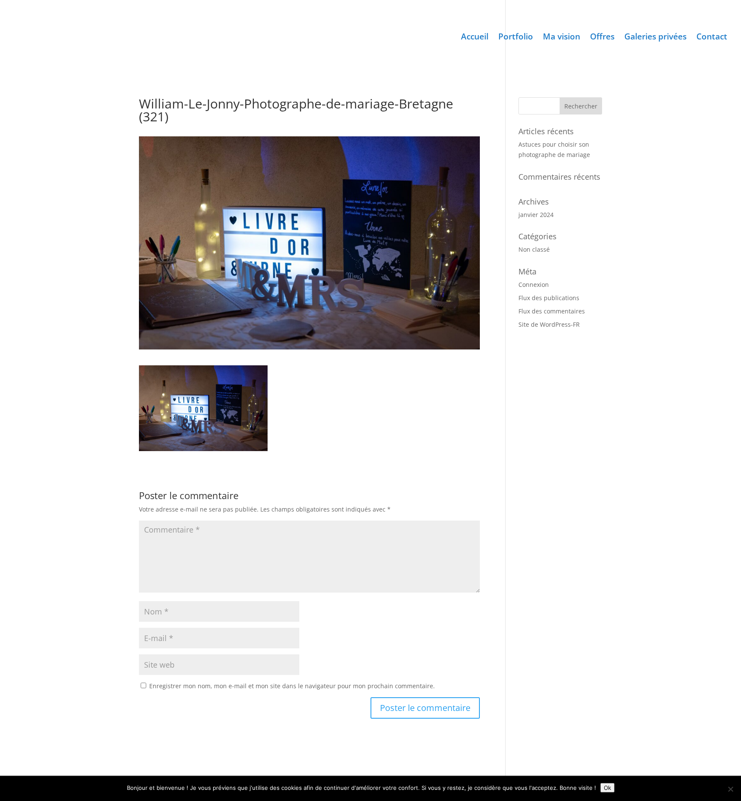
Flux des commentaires (551, 311)
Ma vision (561, 37)
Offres (602, 37)
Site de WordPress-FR (549, 324)
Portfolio (515, 37)
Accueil (474, 37)
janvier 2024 (536, 215)
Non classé (534, 249)
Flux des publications (548, 298)
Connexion (533, 284)
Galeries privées (655, 37)
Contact (711, 37)
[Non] (730, 789)
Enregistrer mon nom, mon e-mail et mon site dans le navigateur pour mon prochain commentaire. (292, 686)
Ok (607, 787)
